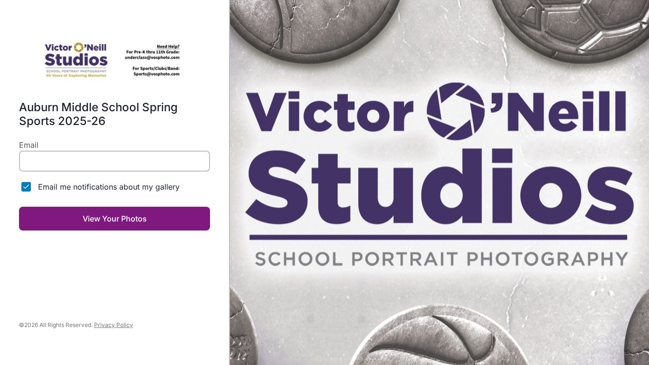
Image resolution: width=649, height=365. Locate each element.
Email (28, 145)
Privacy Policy (113, 324)
